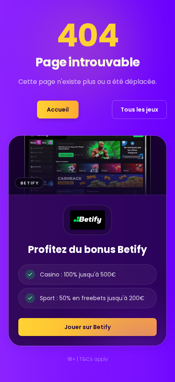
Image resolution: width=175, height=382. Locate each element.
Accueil (58, 109)
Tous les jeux (139, 109)
